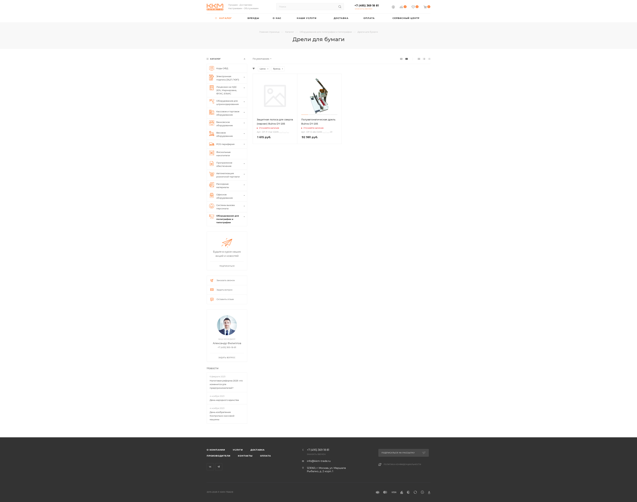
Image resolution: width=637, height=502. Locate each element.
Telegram (218, 466)
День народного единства (224, 400)
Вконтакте (210, 466)
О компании (216, 449)
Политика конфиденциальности (402, 464)
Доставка (257, 449)
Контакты (245, 455)
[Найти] (340, 6)
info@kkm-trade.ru (319, 461)
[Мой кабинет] (393, 7)
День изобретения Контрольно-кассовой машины (222, 416)
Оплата (265, 455)
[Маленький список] (401, 59)
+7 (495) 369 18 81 (366, 5)
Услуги (238, 449)
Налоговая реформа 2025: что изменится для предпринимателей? (226, 384)
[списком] (424, 59)
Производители (218, 455)
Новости (212, 368)
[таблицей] (429, 59)
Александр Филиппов (227, 343)
